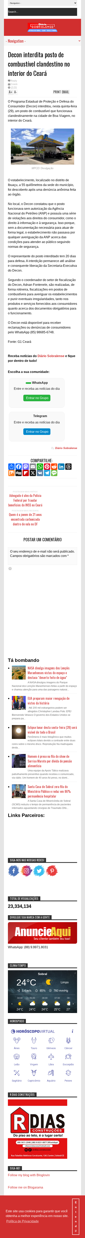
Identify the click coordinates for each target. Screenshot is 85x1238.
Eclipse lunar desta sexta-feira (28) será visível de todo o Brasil (52, 730)
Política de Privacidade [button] (22, 1221)
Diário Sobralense (50, 356)
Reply (14, 80)
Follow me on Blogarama (25, 1187)
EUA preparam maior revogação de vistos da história (48, 700)
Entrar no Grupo (36, 398)
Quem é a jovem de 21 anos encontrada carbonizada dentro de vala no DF (25, 519)
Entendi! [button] (76, 1216)
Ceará (14, 84)
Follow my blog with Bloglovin (29, 1175)
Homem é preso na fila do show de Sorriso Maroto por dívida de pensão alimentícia (50, 761)
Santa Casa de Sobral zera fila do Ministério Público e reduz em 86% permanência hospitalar (49, 791)
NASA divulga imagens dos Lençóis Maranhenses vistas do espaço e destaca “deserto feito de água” (49, 673)
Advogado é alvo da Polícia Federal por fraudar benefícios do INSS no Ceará (25, 500)
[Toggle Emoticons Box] (10, 568)
